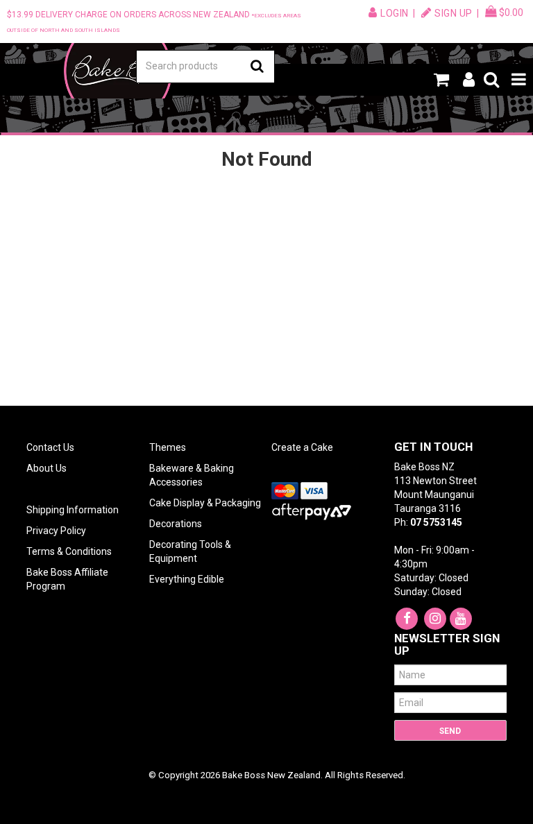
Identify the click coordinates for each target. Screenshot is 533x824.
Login (394, 13)
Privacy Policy (56, 530)
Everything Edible (186, 579)
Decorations (175, 523)
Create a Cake (302, 447)
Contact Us (50, 447)
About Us (46, 468)
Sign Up (453, 13)
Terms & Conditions (69, 551)
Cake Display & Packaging (205, 502)
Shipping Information (72, 509)
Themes (167, 447)
